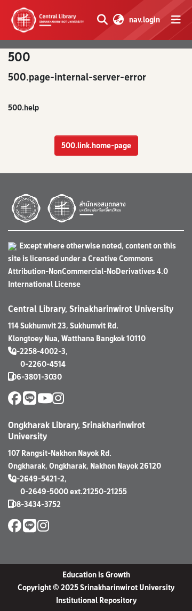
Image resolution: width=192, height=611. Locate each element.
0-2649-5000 (44, 491)
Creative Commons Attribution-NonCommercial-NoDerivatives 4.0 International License (88, 271)
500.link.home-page (96, 145)
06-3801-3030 (37, 377)
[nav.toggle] (176, 20)
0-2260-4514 (43, 364)
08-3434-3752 (36, 504)
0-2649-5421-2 (38, 478)
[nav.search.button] (102, 19)
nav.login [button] (145, 19)
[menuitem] (118, 19)
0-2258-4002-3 (39, 351)
